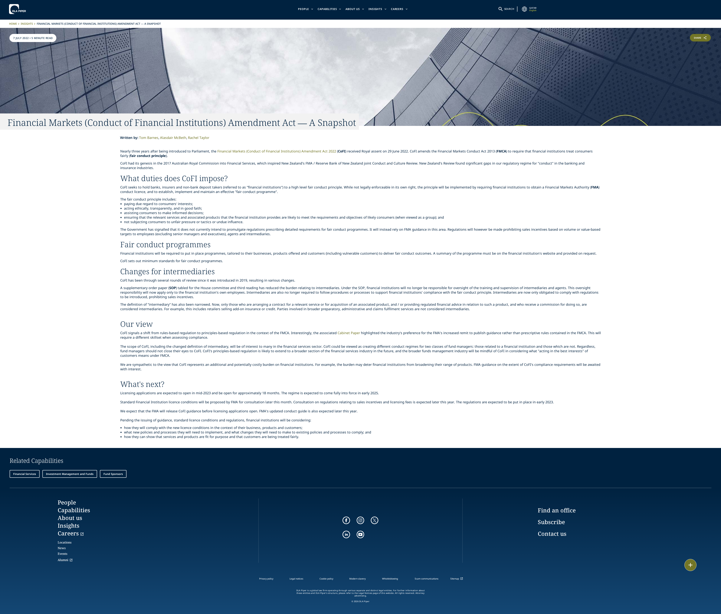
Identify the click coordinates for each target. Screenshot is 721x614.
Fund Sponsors (113, 474)
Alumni (63, 560)
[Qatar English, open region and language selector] (524, 9)
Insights (375, 9)
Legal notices (296, 578)
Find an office (557, 510)
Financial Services (24, 474)
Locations (64, 542)
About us (353, 9)
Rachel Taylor (198, 137)
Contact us (552, 533)
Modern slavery (357, 578)
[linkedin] (346, 534)
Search (509, 9)
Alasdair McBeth (173, 137)
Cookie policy (326, 578)
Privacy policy (266, 578)
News (62, 548)
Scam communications (426, 578)
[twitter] (374, 520)
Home (13, 23)
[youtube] (360, 534)
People (303, 9)
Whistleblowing (390, 578)
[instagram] (360, 520)
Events (62, 554)
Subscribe (551, 522)
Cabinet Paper (349, 333)
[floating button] (690, 565)
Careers (397, 9)
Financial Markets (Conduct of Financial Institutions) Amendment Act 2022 (276, 151)
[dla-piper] (18, 9)
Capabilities (327, 9)
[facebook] (346, 520)
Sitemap (454, 578)
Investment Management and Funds (69, 474)
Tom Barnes (148, 137)
